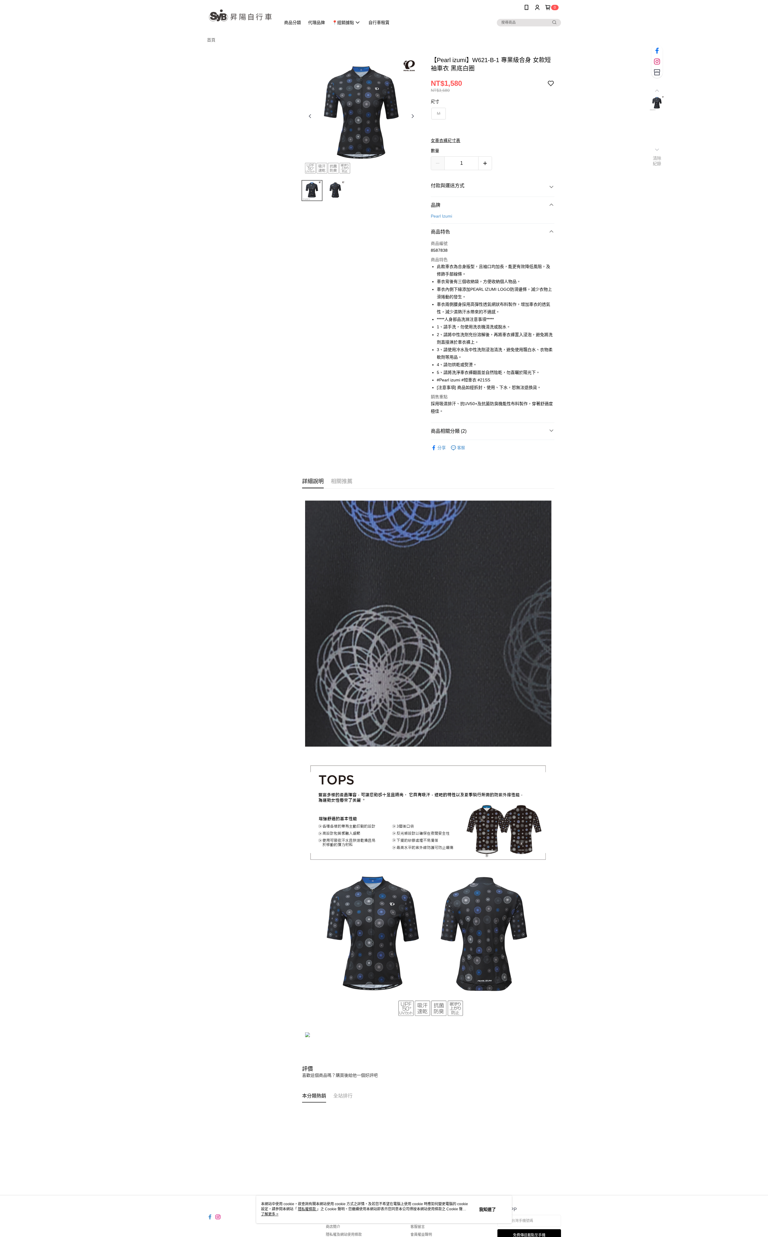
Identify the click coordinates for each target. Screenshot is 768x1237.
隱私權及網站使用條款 (344, 1234)
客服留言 (417, 1227)
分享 (441, 447)
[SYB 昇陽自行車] (240, 16)
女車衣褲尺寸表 (445, 140)
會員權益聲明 (421, 1234)
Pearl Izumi (441, 216)
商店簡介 (333, 1227)
